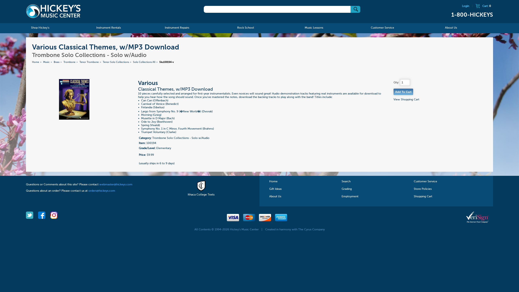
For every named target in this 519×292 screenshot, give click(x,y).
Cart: (486, 6)
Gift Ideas (275, 189)
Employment (350, 196)
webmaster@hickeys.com (115, 184)
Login (465, 6)
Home (35, 62)
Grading (347, 189)
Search (346, 181)
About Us (275, 196)
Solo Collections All (144, 62)
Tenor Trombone (89, 62)
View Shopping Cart (406, 99)
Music (46, 62)
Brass (56, 62)
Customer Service (425, 181)
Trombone (69, 62)
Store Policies (423, 189)
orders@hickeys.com (101, 190)
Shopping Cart (423, 196)
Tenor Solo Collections (116, 62)
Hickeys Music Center (53, 11)
